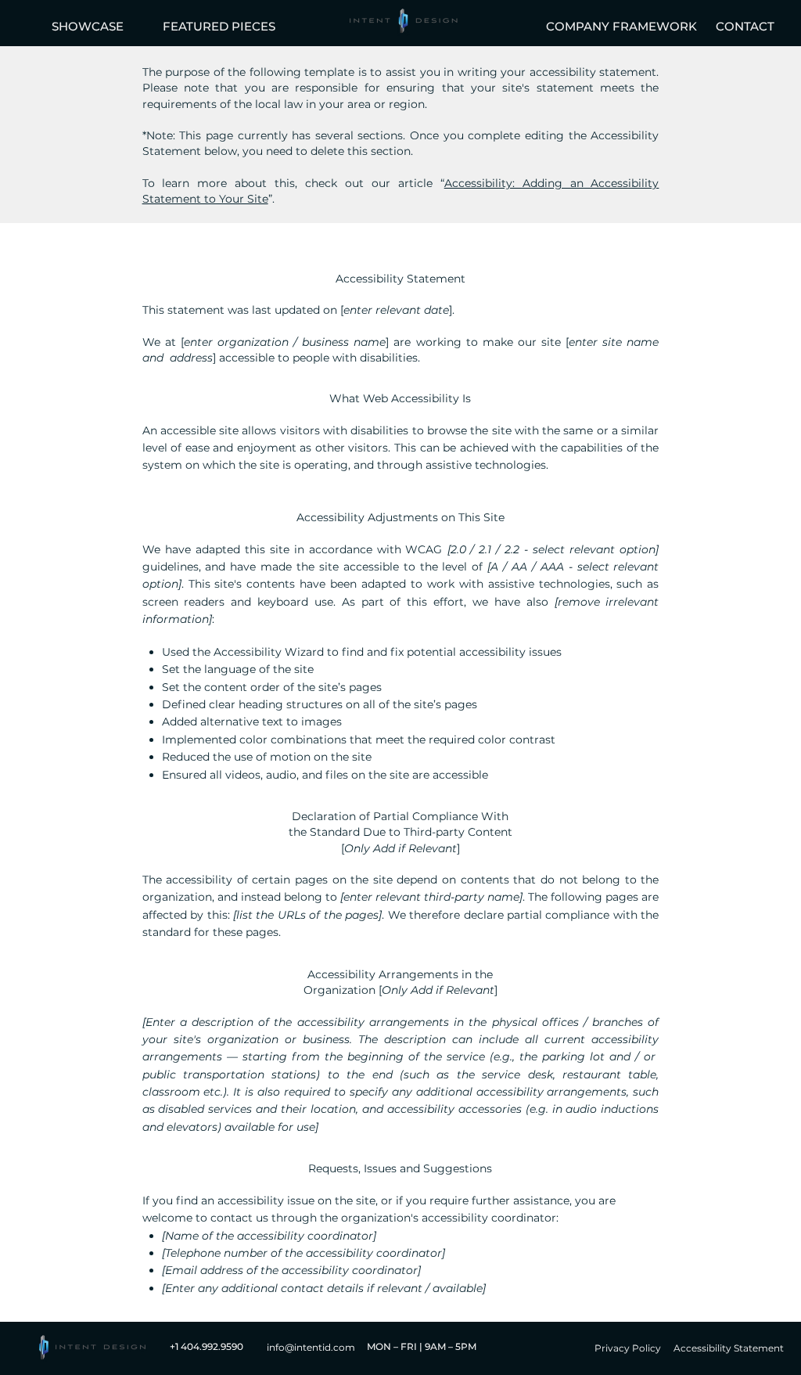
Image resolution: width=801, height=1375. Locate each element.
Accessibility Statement (728, 1348)
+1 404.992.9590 (211, 1346)
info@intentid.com (311, 1347)
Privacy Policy (627, 1348)
